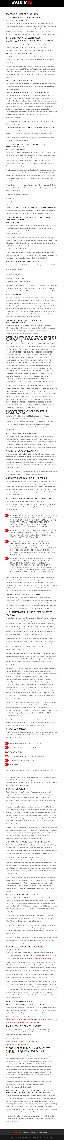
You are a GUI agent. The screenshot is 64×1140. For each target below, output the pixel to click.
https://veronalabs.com (43, 958)
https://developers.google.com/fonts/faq (19, 1020)
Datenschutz (17, 1132)
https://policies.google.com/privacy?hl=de (25, 1022)
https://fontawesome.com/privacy (17, 1044)
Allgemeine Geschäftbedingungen (39, 1132)
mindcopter (49, 1137)
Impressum (25, 1132)
